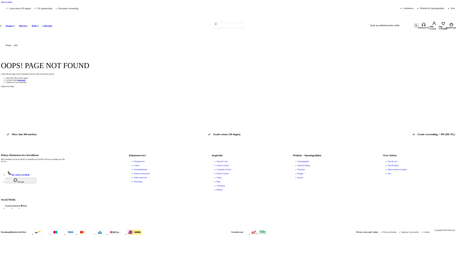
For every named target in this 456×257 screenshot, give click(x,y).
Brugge (300, 174)
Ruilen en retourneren (142, 174)
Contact (137, 165)
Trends (219, 178)
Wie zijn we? (392, 161)
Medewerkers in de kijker (397, 169)
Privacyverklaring (389, 232)
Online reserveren (140, 178)
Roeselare (301, 169)
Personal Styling (304, 165)
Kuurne (300, 178)
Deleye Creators (222, 174)
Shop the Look (222, 161)
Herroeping (138, 182)
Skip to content (6, 2)
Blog (218, 182)
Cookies (426, 232)
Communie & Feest (223, 169)
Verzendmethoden (140, 169)
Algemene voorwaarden (410, 232)
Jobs (389, 174)
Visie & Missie (393, 165)
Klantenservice (139, 161)
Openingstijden (303, 161)
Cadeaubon (220, 186)
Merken (219, 190)
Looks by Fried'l (222, 165)
